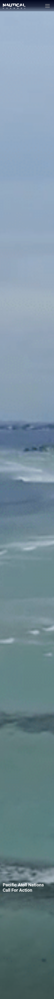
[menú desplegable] (47, 6)
